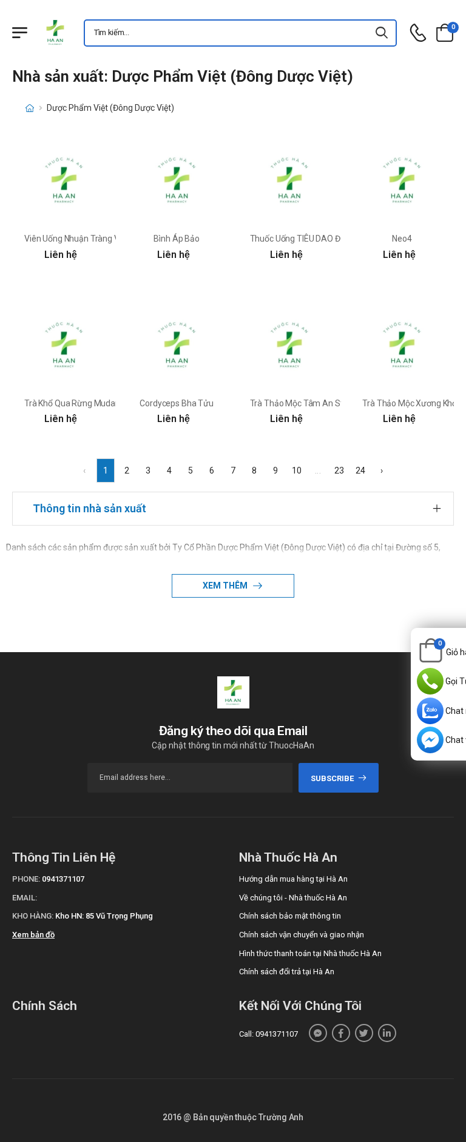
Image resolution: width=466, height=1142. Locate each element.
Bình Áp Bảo (176, 238)
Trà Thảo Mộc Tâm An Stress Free (314, 403)
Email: (24, 897)
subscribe (332, 778)
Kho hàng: (32, 915)
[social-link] (318, 1033)
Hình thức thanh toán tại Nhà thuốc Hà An (310, 953)
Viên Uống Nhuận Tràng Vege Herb (89, 238)
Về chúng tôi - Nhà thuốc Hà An (293, 897)
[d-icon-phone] (418, 33)
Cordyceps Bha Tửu (177, 403)
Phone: (26, 878)
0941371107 (63, 878)
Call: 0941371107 (268, 1033)
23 (339, 470)
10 (297, 470)
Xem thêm (226, 585)
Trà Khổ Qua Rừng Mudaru (73, 403)
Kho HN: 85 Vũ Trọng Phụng (104, 915)
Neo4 (401, 238)
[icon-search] (382, 33)
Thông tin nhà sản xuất (89, 508)
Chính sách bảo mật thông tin (290, 915)
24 (360, 470)
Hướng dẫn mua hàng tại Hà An (293, 878)
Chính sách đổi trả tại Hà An (286, 971)
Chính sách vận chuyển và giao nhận (301, 934)
